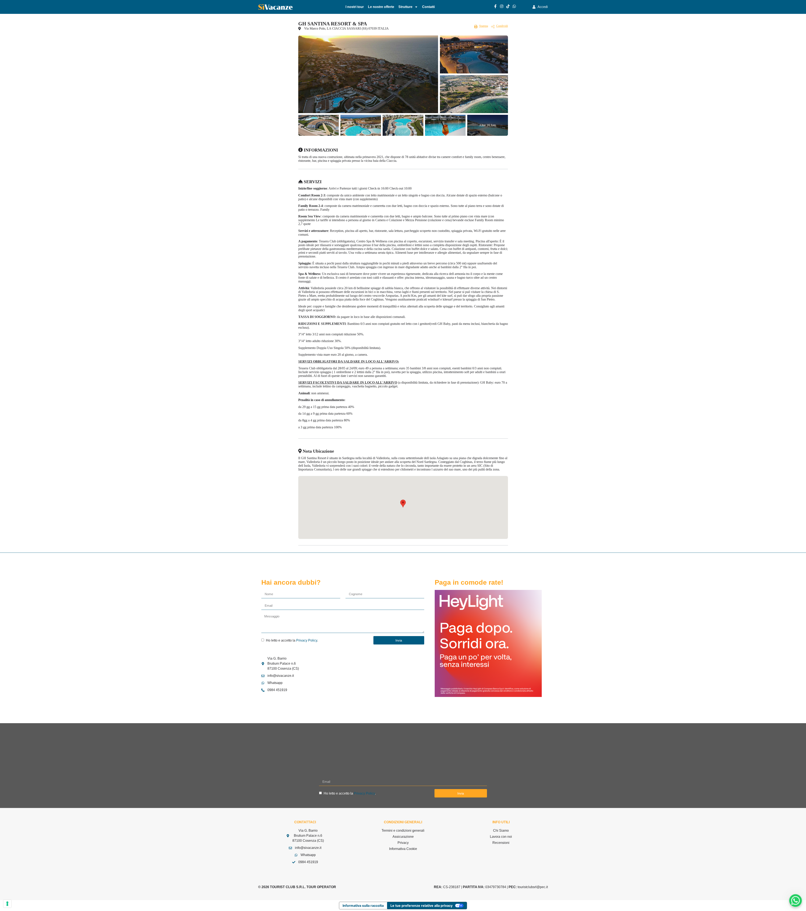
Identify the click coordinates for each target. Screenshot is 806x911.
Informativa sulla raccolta (363, 905)
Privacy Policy (306, 640)
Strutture (405, 7)
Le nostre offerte (381, 7)
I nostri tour (354, 7)
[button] (403, 503)
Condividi (502, 25)
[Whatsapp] (514, 6)
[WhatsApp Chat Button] (795, 900)
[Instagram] (502, 6)
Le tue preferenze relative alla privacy (421, 905)
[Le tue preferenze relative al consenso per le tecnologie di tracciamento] (7, 904)
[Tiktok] (508, 6)
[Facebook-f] (495, 6)
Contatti (428, 7)
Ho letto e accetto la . (292, 640)
